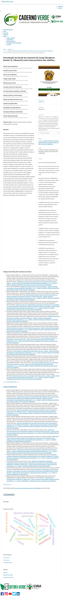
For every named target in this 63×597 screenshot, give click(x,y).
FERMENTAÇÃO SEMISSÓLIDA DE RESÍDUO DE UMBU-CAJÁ (30, 478)
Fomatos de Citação (44, 133)
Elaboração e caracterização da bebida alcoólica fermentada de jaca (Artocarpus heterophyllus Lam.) (33, 437)
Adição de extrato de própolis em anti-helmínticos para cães (23, 328)
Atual (4, 31)
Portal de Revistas (8, 29)
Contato (9, 44)
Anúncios (5, 34)
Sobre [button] (4, 36)
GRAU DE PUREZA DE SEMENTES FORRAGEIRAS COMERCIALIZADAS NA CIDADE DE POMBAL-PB (32, 455)
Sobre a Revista (11, 38)
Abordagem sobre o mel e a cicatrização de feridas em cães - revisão (31, 376)
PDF (42, 101)
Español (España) (8, 575)
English (5, 572)
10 (15, 382)
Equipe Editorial (11, 41)
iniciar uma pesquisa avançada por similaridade (27, 488)
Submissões (10, 39)
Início (4, 49)
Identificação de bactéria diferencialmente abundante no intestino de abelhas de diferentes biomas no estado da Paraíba (32, 295)
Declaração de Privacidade (14, 43)
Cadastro (60, 6)
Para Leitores (6, 557)
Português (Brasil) (8, 577)
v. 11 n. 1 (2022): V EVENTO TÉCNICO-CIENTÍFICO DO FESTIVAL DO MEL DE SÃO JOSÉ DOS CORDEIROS (28, 51)
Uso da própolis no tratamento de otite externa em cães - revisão (30, 351)
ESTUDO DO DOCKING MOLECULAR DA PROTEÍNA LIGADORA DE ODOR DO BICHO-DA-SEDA (30, 430)
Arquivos (5, 33)
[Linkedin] (18, 595)
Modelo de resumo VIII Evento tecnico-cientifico (33, 286)
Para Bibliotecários (7, 562)
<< (4, 382)
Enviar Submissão (9, 494)
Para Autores (6, 560)
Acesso (60, 8)
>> (18, 382)
